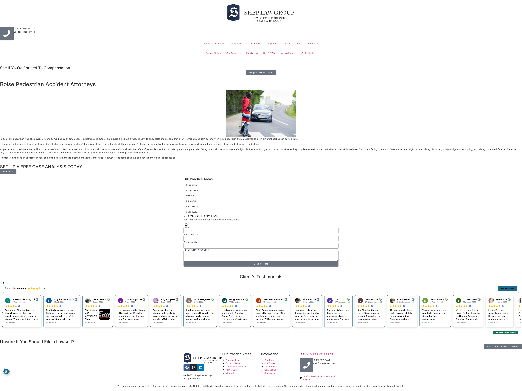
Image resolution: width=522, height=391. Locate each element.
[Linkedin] (200, 367)
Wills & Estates (288, 53)
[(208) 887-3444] (7, 33)
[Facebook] (187, 367)
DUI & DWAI (269, 53)
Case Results (237, 43)
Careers (287, 43)
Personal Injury (213, 53)
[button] (520, 312)
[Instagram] (193, 367)
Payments (273, 43)
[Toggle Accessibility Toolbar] (6, 371)
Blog (298, 43)
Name (186, 227)
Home (207, 43)
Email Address (191, 234)
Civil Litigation (308, 53)
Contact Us (312, 43)
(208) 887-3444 (22, 28)
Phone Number (191, 242)
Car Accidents (233, 53)
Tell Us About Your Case (196, 250)
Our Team (220, 43)
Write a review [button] (507, 288)
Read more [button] (26, 323)
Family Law (252, 53)
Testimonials (255, 43)
